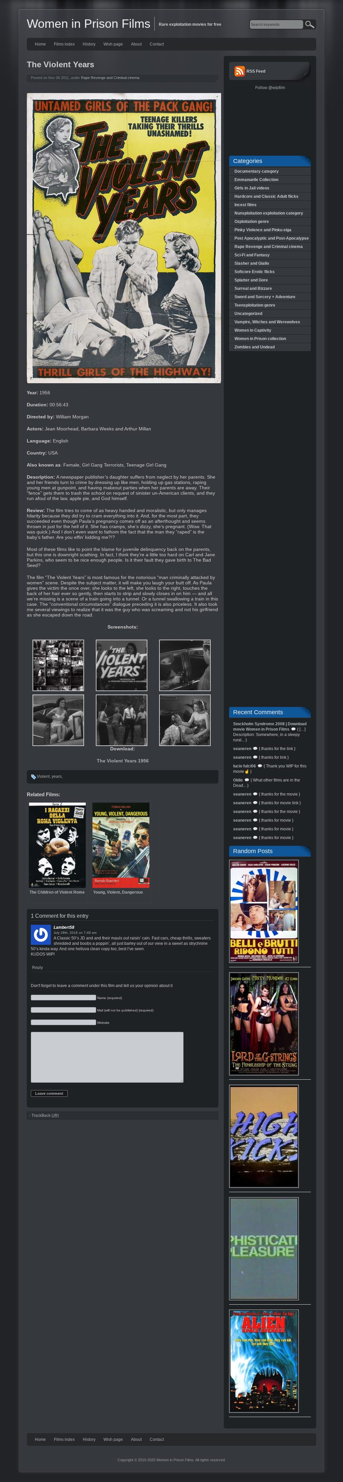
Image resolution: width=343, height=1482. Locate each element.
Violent (43, 776)
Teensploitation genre (254, 305)
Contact (157, 44)
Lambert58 (64, 927)
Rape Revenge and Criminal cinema (110, 78)
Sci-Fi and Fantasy (252, 255)
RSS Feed (256, 71)
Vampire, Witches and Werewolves (267, 322)
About (136, 44)
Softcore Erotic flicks (254, 271)
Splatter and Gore (251, 280)
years (57, 776)
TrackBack (45, 1115)
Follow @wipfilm (270, 87)
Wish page (113, 44)
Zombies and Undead (254, 347)
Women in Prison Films (88, 23)
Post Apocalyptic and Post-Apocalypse (271, 238)
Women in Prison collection (260, 338)
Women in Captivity (252, 330)
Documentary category (256, 171)
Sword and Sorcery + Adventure (264, 297)
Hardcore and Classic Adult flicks (266, 196)
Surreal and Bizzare (253, 288)
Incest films (245, 204)
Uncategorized (248, 313)
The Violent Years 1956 (123, 760)
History (89, 44)
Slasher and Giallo (251, 263)
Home (40, 44)
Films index (64, 44)
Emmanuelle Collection (256, 179)
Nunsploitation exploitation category (268, 213)
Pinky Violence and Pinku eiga (262, 230)
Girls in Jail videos (251, 188)
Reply (37, 967)
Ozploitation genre (251, 221)
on (81, 932)
